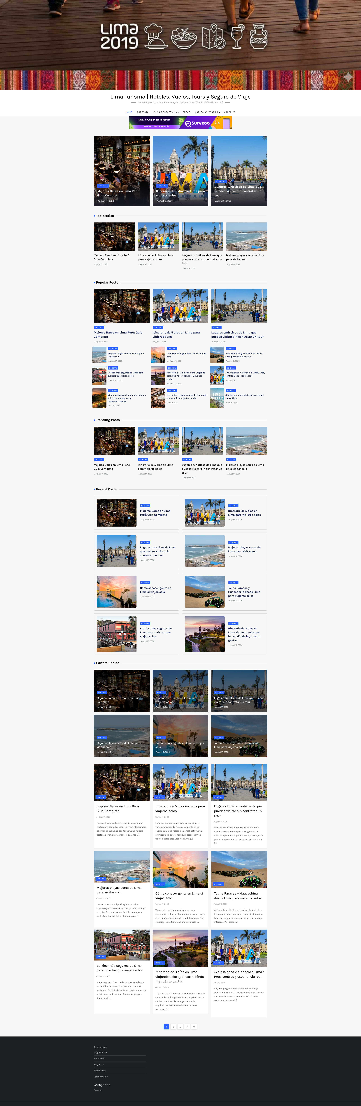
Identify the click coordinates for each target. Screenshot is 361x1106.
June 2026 (99, 1058)
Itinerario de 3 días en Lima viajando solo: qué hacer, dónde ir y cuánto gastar (186, 375)
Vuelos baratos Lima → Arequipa (215, 112)
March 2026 (100, 1070)
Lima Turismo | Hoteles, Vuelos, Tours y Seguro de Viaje (180, 96)
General (103, 186)
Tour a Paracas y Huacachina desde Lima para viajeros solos (244, 591)
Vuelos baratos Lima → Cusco (172, 112)
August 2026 (100, 1052)
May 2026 (99, 1064)
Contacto (143, 112)
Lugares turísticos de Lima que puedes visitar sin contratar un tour (238, 191)
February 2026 (101, 1076)
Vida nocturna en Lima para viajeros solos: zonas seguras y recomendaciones (127, 398)
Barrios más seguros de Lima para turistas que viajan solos (156, 632)
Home (129, 112)
